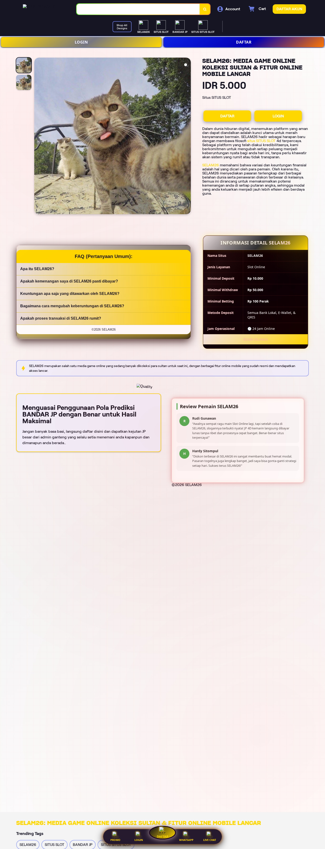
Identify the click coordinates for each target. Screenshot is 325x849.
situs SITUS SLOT (261, 141)
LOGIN (81, 42)
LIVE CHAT (209, 840)
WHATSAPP (186, 840)
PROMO (115, 840)
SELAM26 (210, 165)
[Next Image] (187, 137)
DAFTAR (243, 42)
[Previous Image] (38, 137)
